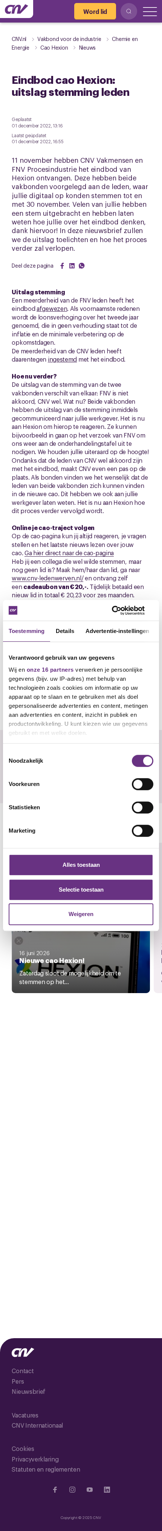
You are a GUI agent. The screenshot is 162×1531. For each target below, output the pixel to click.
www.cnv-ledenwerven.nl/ (47, 578)
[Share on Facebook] (62, 266)
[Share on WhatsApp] (82, 266)
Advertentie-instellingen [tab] (117, 631)
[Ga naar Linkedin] (107, 1489)
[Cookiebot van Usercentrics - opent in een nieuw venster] (120, 610)
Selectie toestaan (81, 889)
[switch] (142, 784)
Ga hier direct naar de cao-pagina (69, 552)
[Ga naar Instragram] (72, 1489)
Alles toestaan (81, 865)
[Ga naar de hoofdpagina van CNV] (16, 9)
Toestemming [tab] (26, 631)
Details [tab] (65, 631)
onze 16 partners (50, 669)
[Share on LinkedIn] (72, 266)
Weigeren (81, 914)
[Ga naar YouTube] (89, 1489)
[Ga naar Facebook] (55, 1489)
